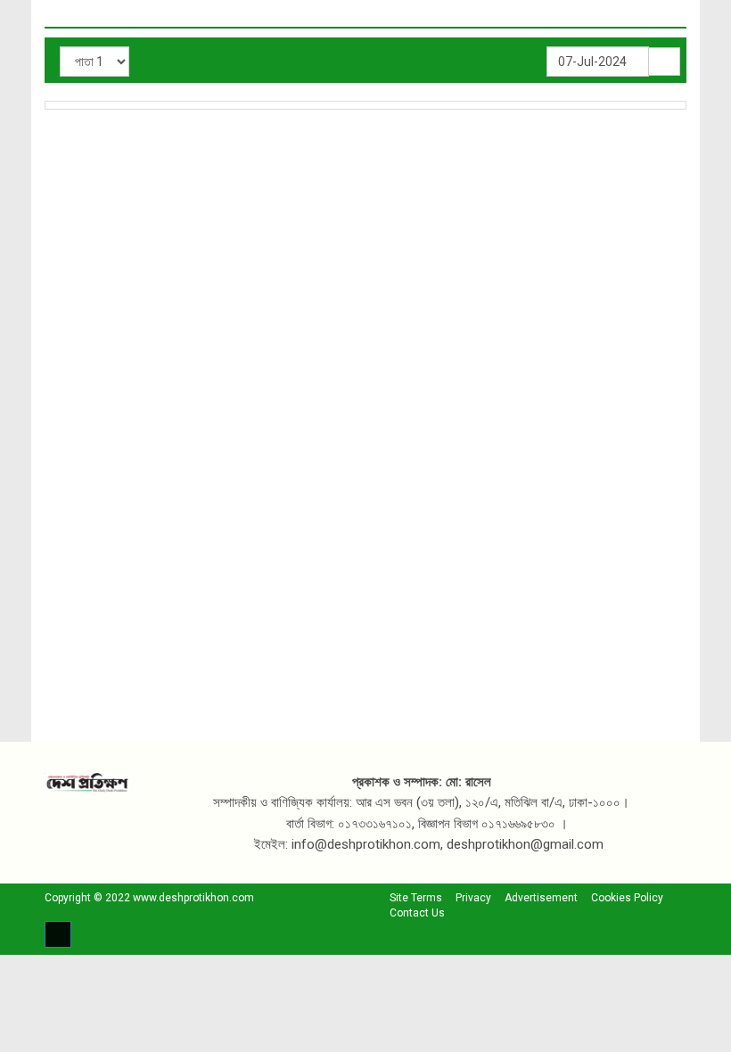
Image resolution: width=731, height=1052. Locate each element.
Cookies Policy (627, 897)
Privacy (473, 897)
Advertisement (541, 897)
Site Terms (416, 897)
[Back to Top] (58, 934)
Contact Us (417, 913)
